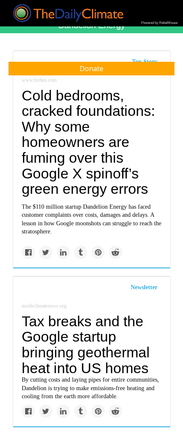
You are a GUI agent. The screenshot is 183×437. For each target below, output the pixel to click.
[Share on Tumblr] (80, 252)
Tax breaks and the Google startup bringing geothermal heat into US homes (86, 344)
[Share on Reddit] (115, 252)
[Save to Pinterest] (98, 252)
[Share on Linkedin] (63, 252)
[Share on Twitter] (45, 252)
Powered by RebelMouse (159, 23)
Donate (91, 68)
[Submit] (171, 97)
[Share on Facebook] (28, 252)
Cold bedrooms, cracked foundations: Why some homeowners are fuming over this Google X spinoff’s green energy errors (88, 142)
